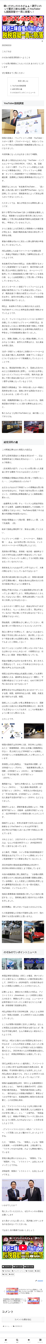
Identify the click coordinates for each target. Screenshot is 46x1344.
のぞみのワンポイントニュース (23, 92)
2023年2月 (7, 1266)
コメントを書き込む (23, 1319)
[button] (41, 647)
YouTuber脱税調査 (19, 86)
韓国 (12, 1274)
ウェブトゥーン (19, 1271)
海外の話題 (18, 1266)
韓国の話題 (29, 1266)
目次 (20, 81)
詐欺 (5, 1274)
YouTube (7, 1271)
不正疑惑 (30, 1271)
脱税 (38, 1271)
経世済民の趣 (17, 89)
